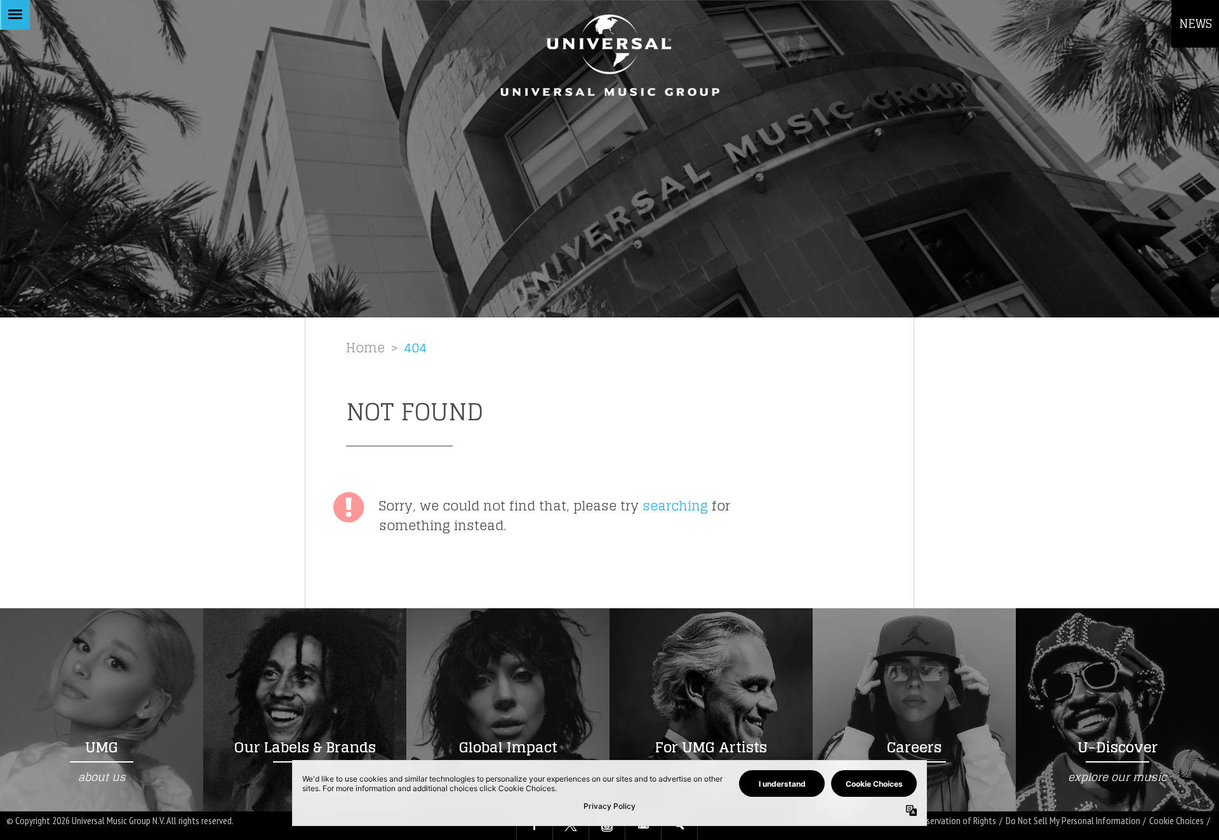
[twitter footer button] (571, 826)
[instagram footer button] (607, 826)
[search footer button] (679, 826)
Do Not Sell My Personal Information (1073, 821)
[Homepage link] (609, 55)
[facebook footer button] (534, 826)
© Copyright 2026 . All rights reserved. (120, 820)
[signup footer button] (643, 826)
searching (675, 505)
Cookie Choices (1176, 821)
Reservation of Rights (957, 821)
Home (365, 347)
